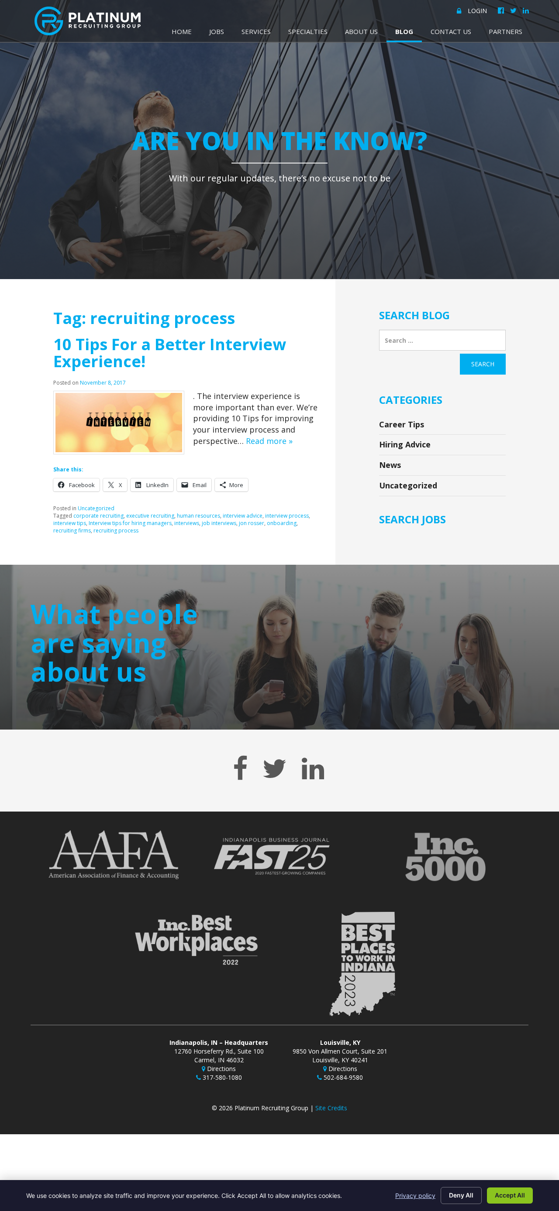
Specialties (308, 31)
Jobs (216, 31)
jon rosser (251, 523)
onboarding (282, 523)
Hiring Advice (405, 444)
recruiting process (115, 530)
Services (256, 31)
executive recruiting (150, 515)
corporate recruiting (98, 515)
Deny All (461, 1195)
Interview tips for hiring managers (130, 523)
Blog (404, 31)
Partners (505, 31)
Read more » (269, 441)
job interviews (219, 523)
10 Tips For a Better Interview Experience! (169, 353)
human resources (198, 515)
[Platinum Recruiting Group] (87, 21)
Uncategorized (96, 508)
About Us (361, 31)
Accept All (510, 1195)
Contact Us (451, 31)
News (390, 465)
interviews (186, 523)
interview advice (242, 515)
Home (182, 31)
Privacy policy (415, 1195)
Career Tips (401, 424)
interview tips (69, 523)
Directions (220, 1068)
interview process (287, 515)
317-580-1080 (221, 1077)
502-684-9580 (342, 1077)
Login (477, 11)
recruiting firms (72, 530)
